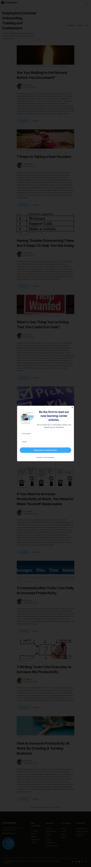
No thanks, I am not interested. (45, 457)
